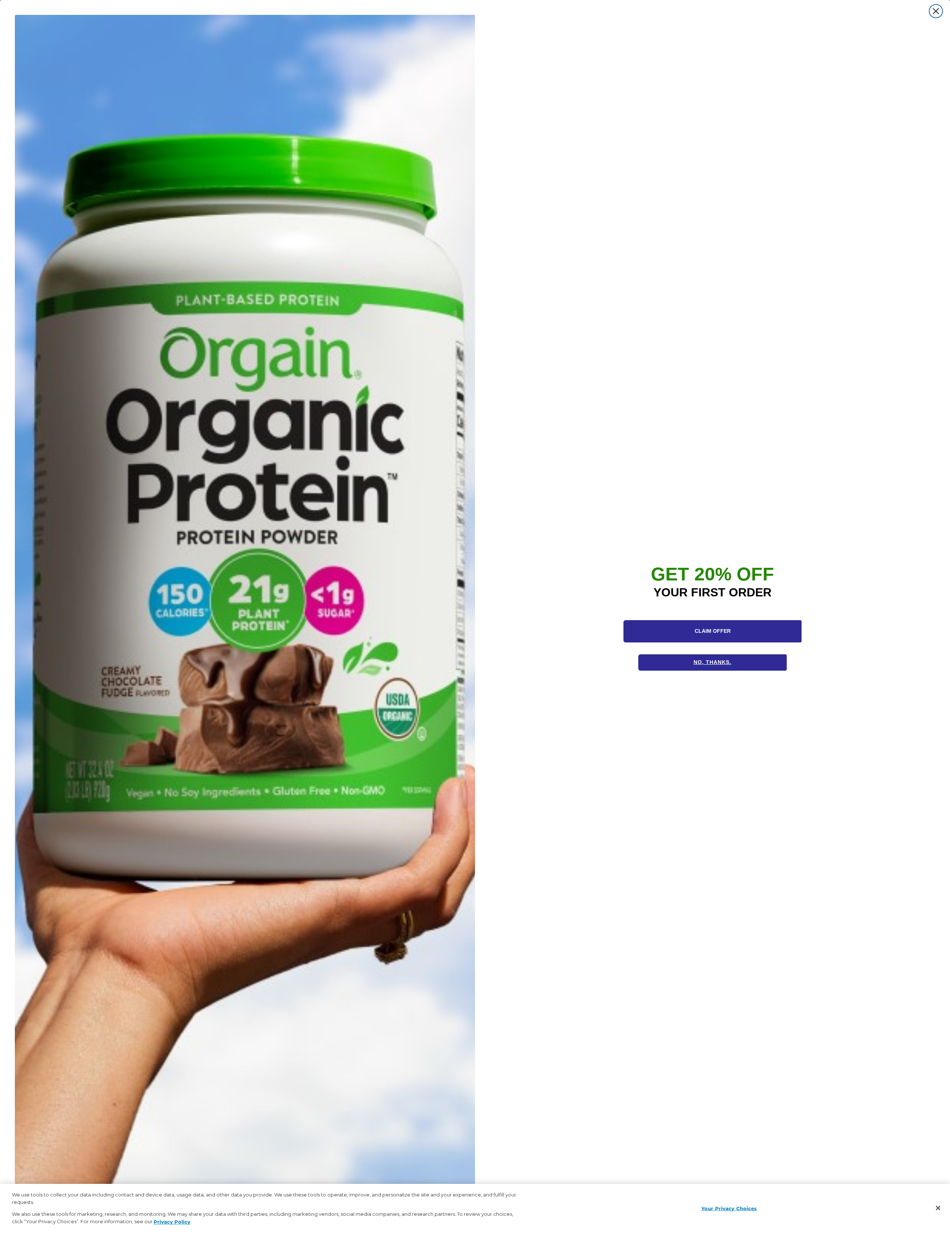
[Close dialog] (936, 11)
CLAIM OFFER (713, 631)
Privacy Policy (172, 1221)
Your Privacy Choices (729, 1208)
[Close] (938, 1208)
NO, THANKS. (712, 662)
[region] (475, 1209)
